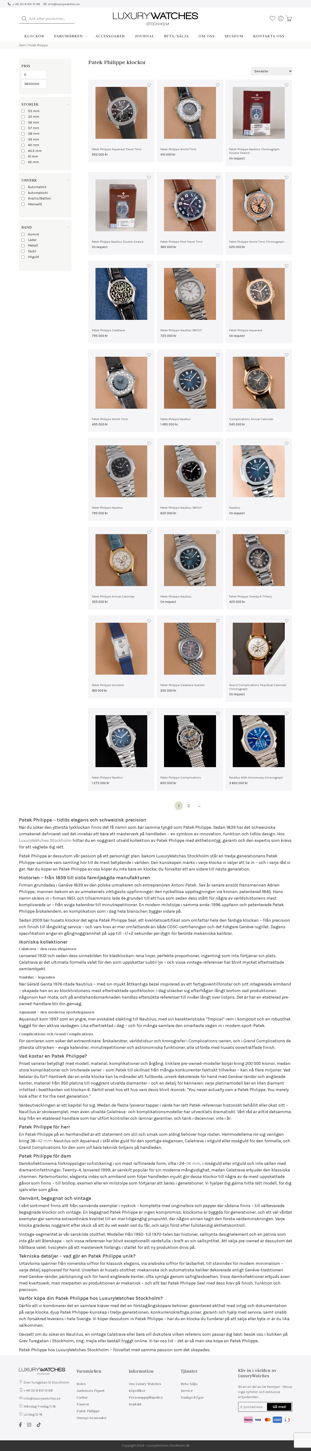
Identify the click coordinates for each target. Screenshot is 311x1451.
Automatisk (37, 187)
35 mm (33, 117)
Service (187, 1390)
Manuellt (35, 204)
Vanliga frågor (192, 1397)
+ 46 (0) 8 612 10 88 (26, 4)
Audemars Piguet (90, 1390)
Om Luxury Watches (145, 1384)
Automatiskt (38, 193)
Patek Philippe (88, 1411)
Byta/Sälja (176, 35)
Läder (32, 240)
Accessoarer (110, 35)
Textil (32, 251)
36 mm (33, 122)
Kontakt (135, 1404)
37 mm (33, 128)
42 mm (33, 162)
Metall (33, 245)
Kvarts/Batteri (39, 198)
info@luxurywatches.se (64, 4)
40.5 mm (35, 151)
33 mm (33, 111)
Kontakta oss (269, 35)
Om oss (207, 35)
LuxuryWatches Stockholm (45, 840)
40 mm (33, 145)
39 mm (33, 139)
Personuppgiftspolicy (146, 1397)
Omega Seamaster (92, 1418)
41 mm (33, 156)
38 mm (33, 134)
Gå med (279, 1407)
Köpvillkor (137, 1390)
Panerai (83, 1404)
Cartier (82, 1397)
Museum (234, 35)
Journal (144, 35)
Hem (22, 45)
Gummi (33, 234)
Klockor (34, 35)
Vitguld (33, 257)
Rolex (81, 1384)
